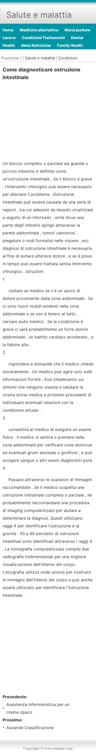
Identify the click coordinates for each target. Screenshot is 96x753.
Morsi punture (77, 29)
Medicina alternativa (39, 29)
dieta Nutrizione (36, 45)
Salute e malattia (40, 58)
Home (8, 29)
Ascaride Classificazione (30, 727)
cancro (9, 37)
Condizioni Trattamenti (43, 37)
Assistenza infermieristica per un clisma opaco (37, 708)
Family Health (70, 45)
